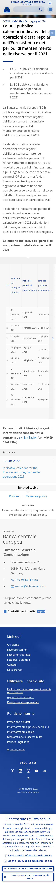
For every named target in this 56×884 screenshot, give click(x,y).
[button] (50, 3)
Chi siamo (13, 645)
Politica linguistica (18, 742)
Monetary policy (36, 496)
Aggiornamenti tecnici (20, 697)
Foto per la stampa (18, 660)
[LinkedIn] (20, 770)
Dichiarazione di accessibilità (24, 737)
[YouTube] (36, 770)
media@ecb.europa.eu (30, 586)
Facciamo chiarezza (19, 655)
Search (40, 9)
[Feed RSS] (28, 778)
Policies (14, 496)
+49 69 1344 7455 (26, 580)
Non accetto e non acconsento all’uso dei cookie (30, 877)
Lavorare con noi (17, 650)
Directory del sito (17, 750)
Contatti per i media (22, 611)
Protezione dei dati (18, 722)
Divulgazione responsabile (23, 702)
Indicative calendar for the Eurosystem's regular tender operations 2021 (21, 472)
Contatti (12, 665)
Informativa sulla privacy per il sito (28, 727)
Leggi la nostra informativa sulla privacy (30, 856)
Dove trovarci (15, 670)
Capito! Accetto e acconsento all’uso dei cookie (30, 869)
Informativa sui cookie (20, 732)
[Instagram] (28, 770)
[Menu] (50, 10)
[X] (12, 770)
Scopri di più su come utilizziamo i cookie (30, 861)
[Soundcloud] (44, 770)
